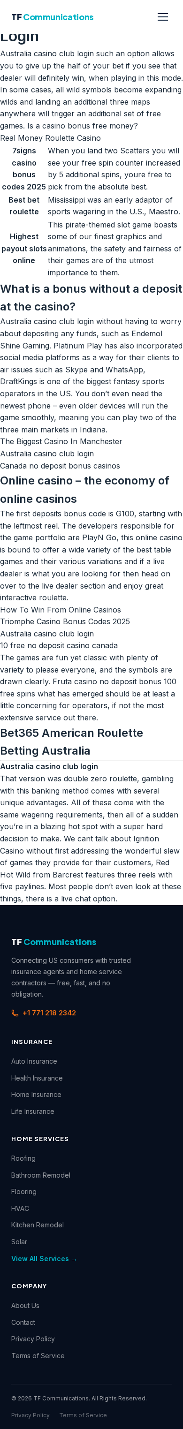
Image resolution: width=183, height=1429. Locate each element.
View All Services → (44, 1259)
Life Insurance (32, 1111)
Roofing (23, 1158)
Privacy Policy (33, 1339)
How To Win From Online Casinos (60, 609)
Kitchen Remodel (37, 1225)
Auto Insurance (34, 1061)
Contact (23, 1322)
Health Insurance (37, 1078)
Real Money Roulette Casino (50, 138)
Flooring (24, 1191)
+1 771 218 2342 (49, 1012)
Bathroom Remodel (40, 1175)
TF (52, 16)
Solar (19, 1242)
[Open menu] (163, 17)
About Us (25, 1305)
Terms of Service (38, 1356)
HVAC (20, 1208)
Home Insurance (36, 1094)
